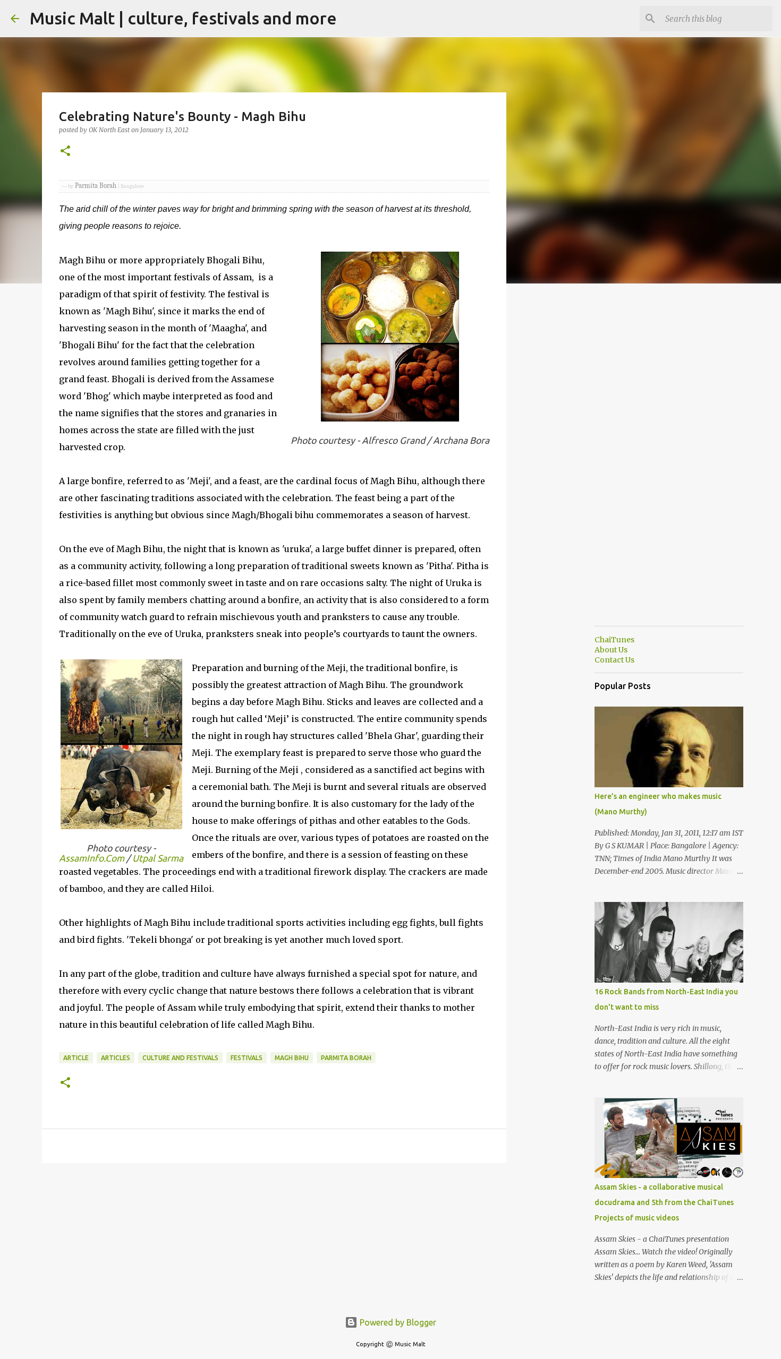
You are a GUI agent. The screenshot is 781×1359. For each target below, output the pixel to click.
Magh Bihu (292, 1057)
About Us (611, 650)
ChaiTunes (614, 639)
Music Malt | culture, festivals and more (183, 18)
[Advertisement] (561, 458)
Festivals (246, 1057)
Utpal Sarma (157, 858)
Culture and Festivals (180, 1057)
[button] (65, 151)
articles (115, 1057)
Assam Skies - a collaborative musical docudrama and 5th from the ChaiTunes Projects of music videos (664, 1202)
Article (76, 1057)
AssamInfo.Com (91, 858)
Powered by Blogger (397, 1322)
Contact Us (614, 660)
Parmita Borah (346, 1057)
